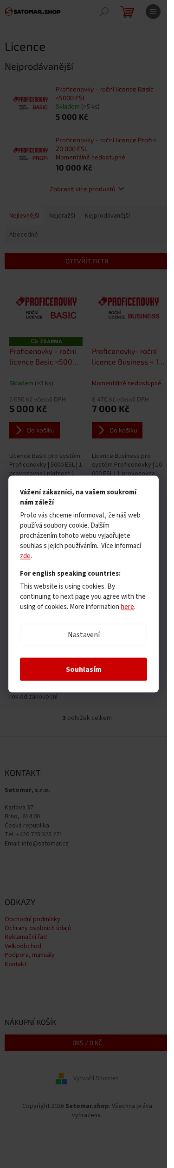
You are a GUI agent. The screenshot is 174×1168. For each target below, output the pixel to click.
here (127, 607)
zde (25, 556)
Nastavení (84, 635)
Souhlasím (84, 669)
